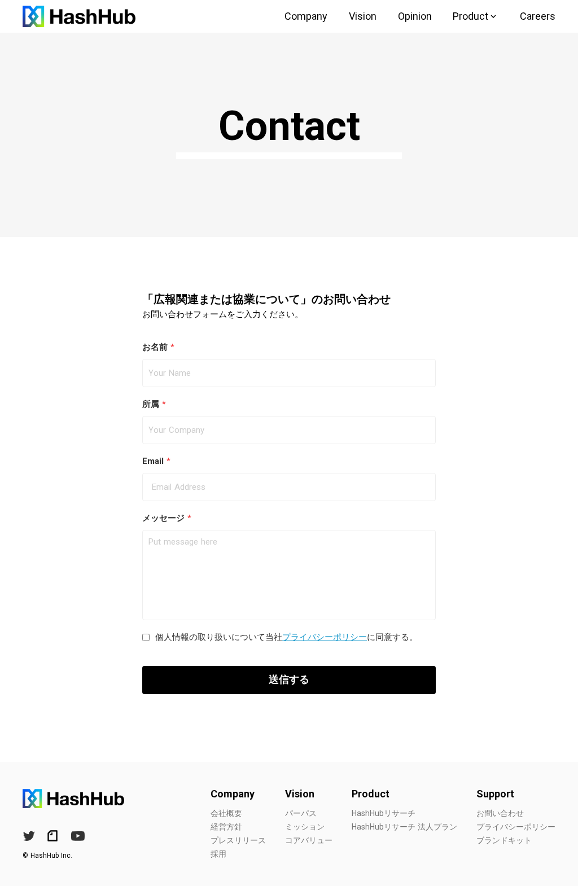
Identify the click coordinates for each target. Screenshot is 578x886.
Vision (362, 16)
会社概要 (226, 813)
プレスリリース (238, 840)
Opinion (415, 16)
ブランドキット (504, 840)
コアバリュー (308, 840)
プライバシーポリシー (324, 637)
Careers (537, 16)
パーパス (301, 813)
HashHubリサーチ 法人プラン (404, 827)
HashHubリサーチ (383, 813)
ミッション (305, 827)
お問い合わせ (500, 813)
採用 (218, 854)
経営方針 (226, 827)
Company (305, 16)
